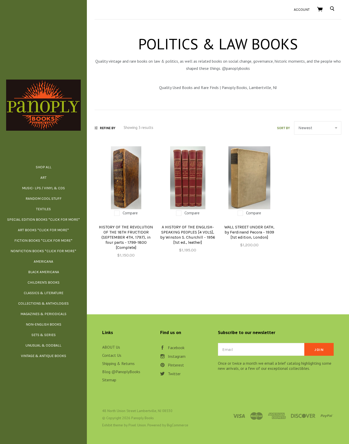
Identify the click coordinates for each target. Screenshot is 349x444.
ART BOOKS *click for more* (43, 230)
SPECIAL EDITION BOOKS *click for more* (43, 219)
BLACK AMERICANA (43, 272)
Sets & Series (43, 335)
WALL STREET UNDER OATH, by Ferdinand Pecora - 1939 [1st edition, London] (249, 232)
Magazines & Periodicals (43, 314)
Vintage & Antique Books (43, 356)
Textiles (43, 209)
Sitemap (109, 379)
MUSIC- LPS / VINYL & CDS (43, 188)
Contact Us (111, 355)
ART (43, 177)
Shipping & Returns (118, 363)
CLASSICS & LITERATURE (43, 293)
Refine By (107, 128)
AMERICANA (43, 261)
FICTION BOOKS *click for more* (43, 240)
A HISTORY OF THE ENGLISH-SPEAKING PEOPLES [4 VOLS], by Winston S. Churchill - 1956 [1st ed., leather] (187, 235)
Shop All (43, 167)
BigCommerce (177, 425)
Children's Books (44, 282)
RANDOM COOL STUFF (44, 198)
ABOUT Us (111, 347)
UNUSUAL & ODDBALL (43, 345)
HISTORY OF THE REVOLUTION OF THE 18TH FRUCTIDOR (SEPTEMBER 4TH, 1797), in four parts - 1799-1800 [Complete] (126, 237)
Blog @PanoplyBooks (121, 371)
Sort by (283, 128)
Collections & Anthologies (43, 303)
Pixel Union (137, 425)
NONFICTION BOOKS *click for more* (43, 251)
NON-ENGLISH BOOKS (43, 324)
